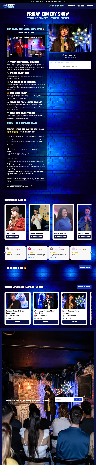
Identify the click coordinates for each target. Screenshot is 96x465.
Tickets (17, 322)
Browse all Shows (84, 286)
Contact (90, 5)
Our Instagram (85, 267)
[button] (57, 5)
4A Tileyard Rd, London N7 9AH (22, 153)
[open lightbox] (70, 38)
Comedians (71, 5)
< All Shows (26, 25)
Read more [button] (31, 257)
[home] (8, 6)
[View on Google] (7, 248)
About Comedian (12, 236)
